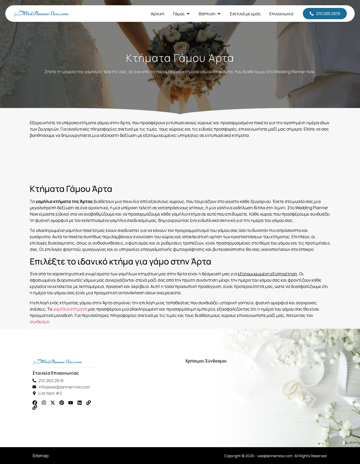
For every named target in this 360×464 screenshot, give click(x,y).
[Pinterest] (61, 402)
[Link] (88, 402)
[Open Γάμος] (188, 14)
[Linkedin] (79, 402)
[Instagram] (43, 402)
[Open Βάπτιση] (219, 14)
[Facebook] (34, 402)
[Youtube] (70, 402)
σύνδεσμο (39, 322)
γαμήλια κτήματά (70, 309)
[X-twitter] (52, 402)
